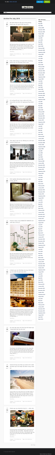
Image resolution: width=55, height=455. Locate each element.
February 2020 (41, 161)
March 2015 (40, 282)
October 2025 (41, 33)
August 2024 (41, 54)
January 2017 (41, 237)
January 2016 (41, 261)
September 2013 (41, 313)
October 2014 (41, 292)
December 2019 (41, 165)
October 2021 (41, 120)
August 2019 (41, 173)
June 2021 (40, 128)
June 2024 (40, 58)
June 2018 (40, 202)
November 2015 (41, 265)
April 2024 (40, 62)
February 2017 (41, 235)
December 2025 (41, 29)
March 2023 (40, 89)
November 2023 (41, 72)
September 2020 (41, 146)
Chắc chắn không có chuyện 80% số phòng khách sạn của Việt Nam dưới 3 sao (21, 61)
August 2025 (41, 36)
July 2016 (40, 249)
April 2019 (40, 181)
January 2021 (41, 138)
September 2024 (41, 52)
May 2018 (40, 204)
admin (14, 55)
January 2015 (41, 286)
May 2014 (40, 300)
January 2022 (41, 114)
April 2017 (40, 230)
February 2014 (41, 304)
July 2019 (40, 175)
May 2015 (40, 278)
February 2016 (41, 259)
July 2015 (40, 274)
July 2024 (40, 56)
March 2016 (40, 257)
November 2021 (41, 118)
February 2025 (41, 48)
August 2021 (41, 124)
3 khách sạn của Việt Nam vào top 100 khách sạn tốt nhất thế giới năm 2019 (21, 271)
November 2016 (41, 241)
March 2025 (40, 46)
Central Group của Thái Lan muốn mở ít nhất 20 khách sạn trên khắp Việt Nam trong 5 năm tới (22, 366)
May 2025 (40, 42)
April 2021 (40, 132)
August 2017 (41, 222)
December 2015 (41, 263)
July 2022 (40, 101)
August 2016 (41, 247)
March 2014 (40, 302)
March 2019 (40, 183)
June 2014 (40, 298)
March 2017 (40, 233)
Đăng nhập (40, 1)
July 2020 (40, 150)
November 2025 (41, 31)
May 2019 (40, 179)
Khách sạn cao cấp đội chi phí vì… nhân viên (22, 408)
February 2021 (41, 136)
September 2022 (41, 99)
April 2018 (40, 206)
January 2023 (41, 91)
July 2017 (40, 224)
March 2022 (40, 109)
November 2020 (41, 142)
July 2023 (40, 81)
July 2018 (40, 200)
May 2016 (40, 253)
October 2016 (41, 243)
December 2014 (41, 288)
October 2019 (41, 169)
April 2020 (40, 157)
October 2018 (41, 194)
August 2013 (41, 315)
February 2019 (41, 185)
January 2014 (41, 306)
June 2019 (40, 177)
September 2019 (41, 171)
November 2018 (41, 192)
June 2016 (40, 251)
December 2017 (41, 214)
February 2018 (41, 210)
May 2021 (40, 130)
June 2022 (40, 103)
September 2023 (41, 77)
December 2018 (41, 189)
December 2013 (41, 308)
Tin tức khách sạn (17, 54)
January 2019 (41, 187)
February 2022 (41, 111)
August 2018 (41, 198)
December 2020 (41, 140)
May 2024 (40, 60)
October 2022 (41, 97)
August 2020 (41, 148)
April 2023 (40, 87)
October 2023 (41, 74)
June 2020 (40, 152)
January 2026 (41, 27)
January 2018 (41, 212)
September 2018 (41, 196)
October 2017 (41, 218)
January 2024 (41, 68)
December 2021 (41, 116)
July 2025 (40, 38)
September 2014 (41, 294)
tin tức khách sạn (28, 54)
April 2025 (40, 44)
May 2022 (40, 105)
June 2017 (40, 226)
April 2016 (40, 255)
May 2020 (40, 155)
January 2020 (41, 163)
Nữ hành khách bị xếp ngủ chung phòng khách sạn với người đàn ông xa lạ (20, 23)
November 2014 (41, 290)
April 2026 (40, 25)
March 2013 (40, 319)
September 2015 (41, 269)
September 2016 (41, 245)
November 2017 (41, 216)
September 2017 (41, 220)
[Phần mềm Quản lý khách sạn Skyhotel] (27, 9)
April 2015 (40, 280)
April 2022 (40, 107)
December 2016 (41, 239)
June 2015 (40, 276)
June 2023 (40, 83)
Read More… (12, 51)
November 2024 (41, 50)
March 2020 (40, 159)
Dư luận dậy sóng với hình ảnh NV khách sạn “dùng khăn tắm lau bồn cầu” (22, 328)
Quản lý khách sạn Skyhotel (45, 454)
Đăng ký (47, 1)
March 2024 (40, 64)
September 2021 (41, 122)
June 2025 (40, 40)
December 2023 (41, 70)
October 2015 (41, 267)
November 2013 (41, 311)
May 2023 (40, 85)
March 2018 (40, 208)
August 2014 (41, 296)
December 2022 (41, 93)
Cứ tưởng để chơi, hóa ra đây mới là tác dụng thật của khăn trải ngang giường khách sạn (22, 102)
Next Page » (33, 445)
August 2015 (41, 272)
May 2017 (40, 228)
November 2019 (41, 167)
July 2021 (40, 126)
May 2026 (40, 23)
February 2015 (41, 284)
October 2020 (41, 144)
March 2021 (40, 134)
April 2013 (40, 317)
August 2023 (41, 79)
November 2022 (41, 95)
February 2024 (41, 66)
